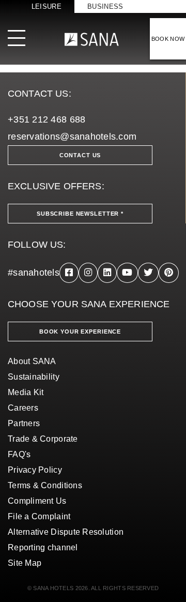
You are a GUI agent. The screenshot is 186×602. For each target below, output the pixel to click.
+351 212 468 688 (46, 119)
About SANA (32, 361)
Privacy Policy (35, 469)
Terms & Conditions (45, 485)
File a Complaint (39, 516)
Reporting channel (43, 547)
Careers (23, 407)
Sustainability (33, 376)
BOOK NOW (168, 39)
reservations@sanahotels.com (72, 136)
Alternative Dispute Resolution (65, 532)
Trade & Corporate (43, 438)
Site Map (24, 563)
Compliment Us (37, 500)
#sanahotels (33, 272)
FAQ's (19, 454)
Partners (24, 423)
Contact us (80, 155)
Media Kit (25, 392)
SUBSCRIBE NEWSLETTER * (80, 213)
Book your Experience (80, 331)
